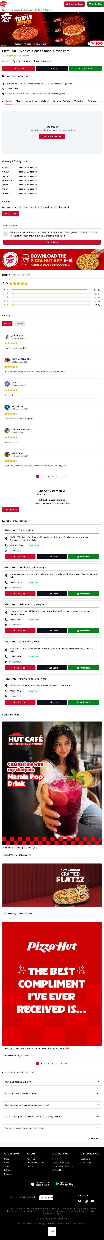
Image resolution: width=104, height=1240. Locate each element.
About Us (31, 1159)
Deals (6, 1159)
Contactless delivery (35, 1162)
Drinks (7, 1170)
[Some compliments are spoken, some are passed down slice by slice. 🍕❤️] (52, 984)
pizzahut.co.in (15, 550)
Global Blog (86, 1162)
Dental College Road (45, 10)
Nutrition (31, 1166)
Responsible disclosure (62, 1166)
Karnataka (16, 10)
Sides (6, 1166)
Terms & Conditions (61, 1162)
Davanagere (28, 10)
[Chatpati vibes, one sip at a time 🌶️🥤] (52, 783)
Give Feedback (46, 1197)
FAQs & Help (57, 1170)
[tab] (8, 101)
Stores (4, 10)
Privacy (55, 1159)
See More (94, 1138)
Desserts (8, 1174)
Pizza (6, 1162)
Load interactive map (52, 136)
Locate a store (87, 1159)
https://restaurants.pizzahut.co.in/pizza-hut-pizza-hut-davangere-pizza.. (37, 93)
